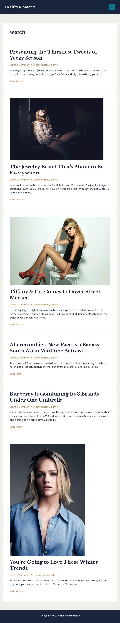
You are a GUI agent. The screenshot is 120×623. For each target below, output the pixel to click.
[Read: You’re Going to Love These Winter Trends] (47, 499)
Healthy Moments (20, 7)
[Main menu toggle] (112, 7)
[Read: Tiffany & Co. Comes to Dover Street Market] (60, 250)
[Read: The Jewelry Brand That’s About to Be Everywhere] (56, 129)
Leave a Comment (20, 64)
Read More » (16, 81)
